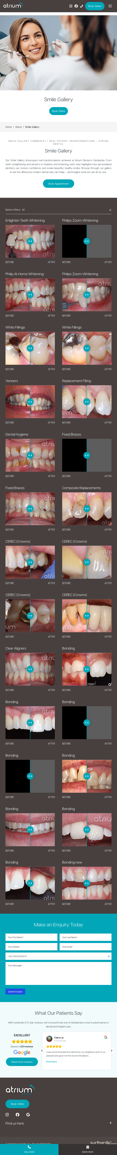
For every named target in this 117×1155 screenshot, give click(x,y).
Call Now (29, 1151)
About (18, 126)
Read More (51, 1061)
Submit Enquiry (15, 991)
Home (8, 126)
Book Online (58, 111)
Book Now (87, 1151)
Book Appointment (58, 183)
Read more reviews (21, 1061)
